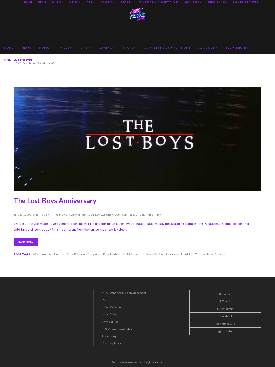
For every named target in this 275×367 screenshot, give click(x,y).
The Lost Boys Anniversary (55, 200)
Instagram (226, 308)
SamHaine (187, 254)
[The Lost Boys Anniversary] (137, 139)
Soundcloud (227, 323)
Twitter (226, 294)
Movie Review (68, 215)
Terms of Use (110, 321)
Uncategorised (116, 215)
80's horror (40, 254)
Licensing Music (112, 343)
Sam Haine (172, 254)
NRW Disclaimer (112, 307)
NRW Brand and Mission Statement (124, 292)
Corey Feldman (75, 254)
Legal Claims (109, 314)
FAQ (104, 300)
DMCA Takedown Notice (117, 329)
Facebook (226, 316)
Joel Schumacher (133, 254)
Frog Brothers (112, 254)
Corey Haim (94, 254)
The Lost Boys (204, 254)
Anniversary (56, 254)
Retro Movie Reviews (92, 215)
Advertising (109, 336)
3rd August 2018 (28, 215)
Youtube (226, 331)
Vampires (221, 254)
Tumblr (226, 301)
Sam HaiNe (139, 215)
